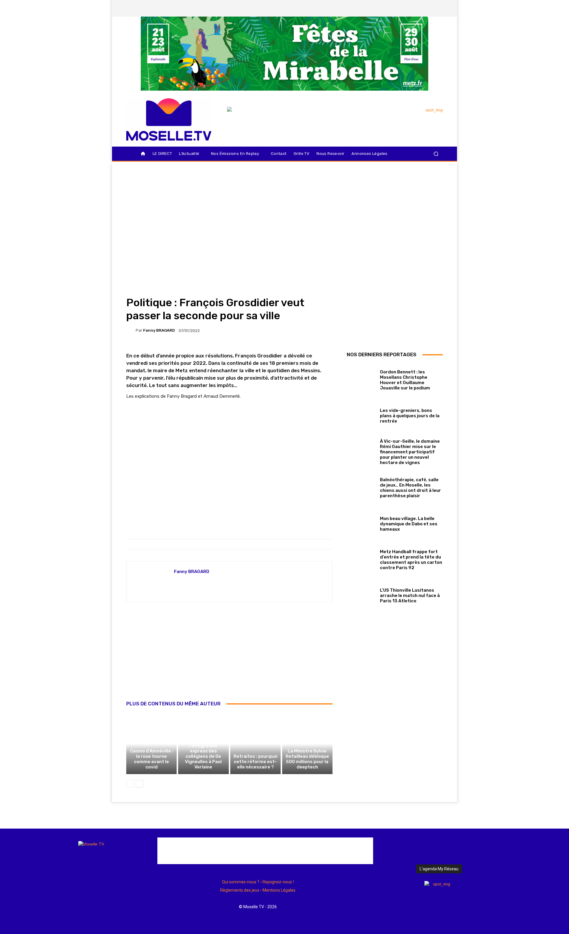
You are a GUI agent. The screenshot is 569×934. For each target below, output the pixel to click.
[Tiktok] (428, 8)
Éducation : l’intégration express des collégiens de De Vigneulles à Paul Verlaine (203, 754)
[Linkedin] (438, 8)
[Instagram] (407, 8)
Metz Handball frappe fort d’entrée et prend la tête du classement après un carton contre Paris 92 (411, 559)
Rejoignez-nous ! (278, 882)
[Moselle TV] (168, 119)
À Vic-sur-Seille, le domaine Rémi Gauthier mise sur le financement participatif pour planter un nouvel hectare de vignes (410, 452)
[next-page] (139, 784)
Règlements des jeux (239, 890)
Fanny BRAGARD (159, 330)
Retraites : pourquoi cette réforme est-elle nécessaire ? (255, 762)
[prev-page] (130, 784)
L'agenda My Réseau (439, 868)
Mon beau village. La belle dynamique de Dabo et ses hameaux (408, 524)
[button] (436, 154)
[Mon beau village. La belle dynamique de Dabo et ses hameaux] (361, 522)
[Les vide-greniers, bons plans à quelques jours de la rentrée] (361, 414)
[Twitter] (418, 8)
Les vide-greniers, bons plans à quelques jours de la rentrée (409, 416)
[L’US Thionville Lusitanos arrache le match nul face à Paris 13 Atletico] (361, 594)
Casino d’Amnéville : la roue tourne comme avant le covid (151, 759)
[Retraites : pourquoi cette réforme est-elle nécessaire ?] (255, 743)
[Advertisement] (229, 657)
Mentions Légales (279, 890)
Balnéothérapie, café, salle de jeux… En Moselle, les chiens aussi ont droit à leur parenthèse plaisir (410, 487)
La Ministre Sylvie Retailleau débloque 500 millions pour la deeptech (307, 759)
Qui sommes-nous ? (240, 882)
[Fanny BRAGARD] (131, 330)
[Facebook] (397, 8)
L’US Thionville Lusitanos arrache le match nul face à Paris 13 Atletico (410, 596)
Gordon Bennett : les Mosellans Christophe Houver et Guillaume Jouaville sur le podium (405, 380)
